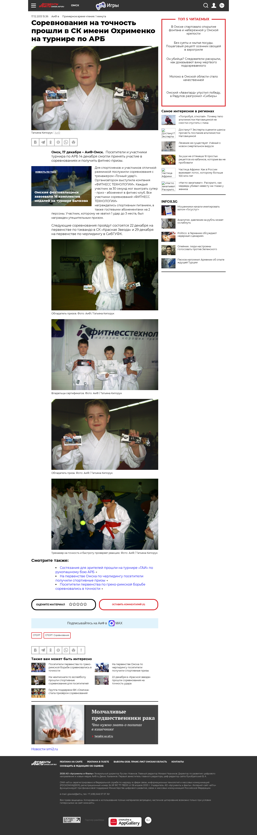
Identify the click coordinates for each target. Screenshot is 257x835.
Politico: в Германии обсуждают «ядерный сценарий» (197, 234)
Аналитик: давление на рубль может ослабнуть (200, 221)
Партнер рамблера (94, 820)
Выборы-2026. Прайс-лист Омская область (140, 761)
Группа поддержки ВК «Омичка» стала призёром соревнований (69, 691)
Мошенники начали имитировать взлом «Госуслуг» (198, 208)
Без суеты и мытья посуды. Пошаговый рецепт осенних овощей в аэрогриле (193, 46)
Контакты (177, 761)
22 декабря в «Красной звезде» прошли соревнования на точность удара (131, 680)
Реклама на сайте (71, 761)
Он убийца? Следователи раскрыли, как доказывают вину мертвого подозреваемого (193, 62)
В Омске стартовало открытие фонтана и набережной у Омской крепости (193, 30)
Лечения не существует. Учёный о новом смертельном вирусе (200, 144)
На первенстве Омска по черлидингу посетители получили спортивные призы (99, 578)
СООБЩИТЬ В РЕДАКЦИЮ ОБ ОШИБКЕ (82, 766)
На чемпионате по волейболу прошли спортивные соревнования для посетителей (69, 680)
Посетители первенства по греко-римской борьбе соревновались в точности (70, 667)
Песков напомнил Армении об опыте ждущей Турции (200, 261)
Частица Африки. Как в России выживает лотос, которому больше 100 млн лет (201, 172)
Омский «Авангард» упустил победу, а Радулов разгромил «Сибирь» (193, 94)
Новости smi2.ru (44, 749)
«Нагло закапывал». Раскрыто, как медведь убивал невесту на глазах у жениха (201, 186)
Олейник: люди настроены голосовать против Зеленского (197, 248)
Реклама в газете (98, 761)
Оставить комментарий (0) (128, 604)
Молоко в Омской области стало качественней (193, 78)
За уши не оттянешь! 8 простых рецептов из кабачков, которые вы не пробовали (202, 159)
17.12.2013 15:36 (39, 16)
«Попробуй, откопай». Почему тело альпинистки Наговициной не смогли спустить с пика (201, 119)
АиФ (57, 132)
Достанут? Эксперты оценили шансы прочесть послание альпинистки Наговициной (202, 133)
